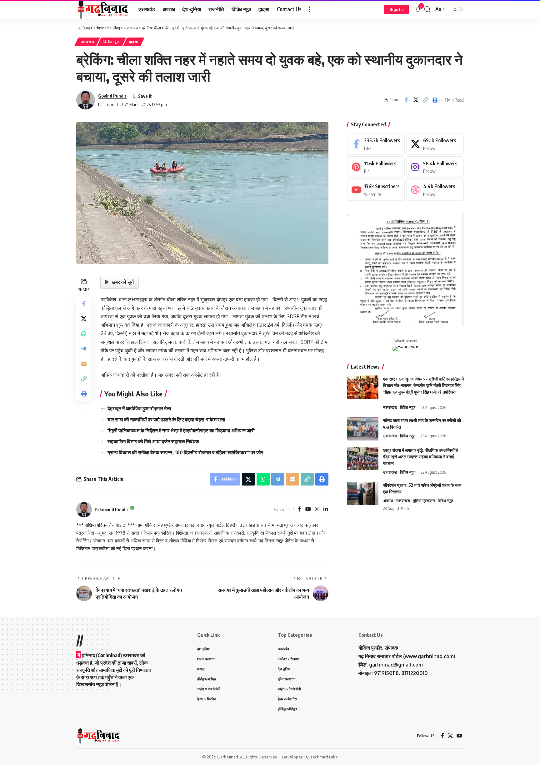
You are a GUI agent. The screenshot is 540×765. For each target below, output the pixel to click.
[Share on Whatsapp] (83, 333)
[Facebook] (299, 509)
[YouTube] (308, 509)
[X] (435, 144)
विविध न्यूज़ (111, 41)
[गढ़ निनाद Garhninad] (102, 9)
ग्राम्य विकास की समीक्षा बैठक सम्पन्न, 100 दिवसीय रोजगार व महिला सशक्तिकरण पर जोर (185, 452)
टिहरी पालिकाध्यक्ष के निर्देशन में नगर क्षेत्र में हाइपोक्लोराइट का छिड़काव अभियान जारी (181, 430)
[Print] (435, 100)
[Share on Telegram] (83, 348)
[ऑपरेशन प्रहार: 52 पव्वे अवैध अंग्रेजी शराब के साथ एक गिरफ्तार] (362, 493)
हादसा (133, 41)
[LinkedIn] (325, 509)
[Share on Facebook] (406, 100)
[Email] (83, 363)
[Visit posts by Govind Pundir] (85, 100)
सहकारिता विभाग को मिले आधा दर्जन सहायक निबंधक (153, 441)
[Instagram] (317, 509)
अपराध (388, 500)
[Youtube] (376, 190)
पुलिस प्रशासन (424, 500)
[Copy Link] (425, 100)
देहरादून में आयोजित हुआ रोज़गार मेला (139, 408)
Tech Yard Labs (324, 756)
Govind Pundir (112, 95)
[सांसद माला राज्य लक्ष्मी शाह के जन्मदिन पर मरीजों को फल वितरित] (362, 428)
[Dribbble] (435, 190)
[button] (309, 9)
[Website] (291, 509)
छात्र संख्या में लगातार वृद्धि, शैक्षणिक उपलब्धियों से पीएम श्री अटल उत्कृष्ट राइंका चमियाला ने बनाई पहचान (420, 456)
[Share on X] (415, 100)
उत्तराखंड (87, 41)
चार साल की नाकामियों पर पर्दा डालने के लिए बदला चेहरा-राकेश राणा (166, 419)
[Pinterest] (376, 167)
